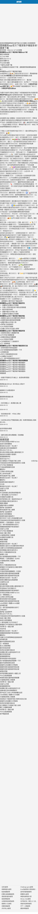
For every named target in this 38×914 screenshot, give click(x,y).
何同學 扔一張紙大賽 (7, 626)
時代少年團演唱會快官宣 (8, 552)
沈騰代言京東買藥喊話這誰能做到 (11, 548)
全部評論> (34, 461)
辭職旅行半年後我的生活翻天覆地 (11, 567)
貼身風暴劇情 (6, 892)
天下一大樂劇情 (25, 906)
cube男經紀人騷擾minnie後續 (9, 603)
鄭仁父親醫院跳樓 (6, 707)
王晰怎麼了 (3, 610)
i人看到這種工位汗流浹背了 (9, 495)
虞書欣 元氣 (4, 554)
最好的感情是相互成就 (7, 641)
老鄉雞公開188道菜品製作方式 (10, 652)
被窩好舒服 (3, 541)
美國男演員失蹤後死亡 (7, 482)
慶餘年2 (2, 469)
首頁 (1, 43)
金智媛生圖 (3, 584)
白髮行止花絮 (4, 488)
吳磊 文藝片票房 (5, 533)
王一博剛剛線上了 (6, 595)
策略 (10, 43)
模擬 (7, 43)
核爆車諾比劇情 (6, 889)
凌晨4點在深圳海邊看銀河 (8, 690)
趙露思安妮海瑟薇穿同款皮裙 (9, 575)
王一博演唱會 (4, 643)
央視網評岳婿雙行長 (6, 497)
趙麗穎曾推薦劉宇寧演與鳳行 (9, 527)
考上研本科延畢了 (6, 473)
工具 (28, 43)
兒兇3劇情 (5, 887)
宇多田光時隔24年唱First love (9, 592)
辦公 (19, 43)
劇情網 (19, 2)
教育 (33, 43)
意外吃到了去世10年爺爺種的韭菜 (11, 518)
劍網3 (2, 563)
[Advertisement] (19, 23)
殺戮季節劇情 (6, 899)
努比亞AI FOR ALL (6, 614)
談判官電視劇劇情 (26, 892)
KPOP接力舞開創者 (6, 465)
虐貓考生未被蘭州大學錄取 (9, 665)
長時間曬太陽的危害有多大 (9, 501)
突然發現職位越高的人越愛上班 (10, 673)
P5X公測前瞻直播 (6, 675)
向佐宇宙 (3, 629)
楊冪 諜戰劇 (4, 503)
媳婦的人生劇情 (6, 904)
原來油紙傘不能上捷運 (7, 476)
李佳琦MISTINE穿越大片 (8, 588)
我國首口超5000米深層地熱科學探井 (12, 546)
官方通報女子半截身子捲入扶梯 (10, 461)
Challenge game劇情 (26, 887)
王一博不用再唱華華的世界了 (9, 524)
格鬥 (16, 43)
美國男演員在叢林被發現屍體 (9, 573)
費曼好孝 (3, 490)
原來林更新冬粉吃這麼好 (8, 599)
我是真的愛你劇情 (7, 896)
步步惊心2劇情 (6, 908)
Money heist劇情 (25, 899)
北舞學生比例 (4, 569)
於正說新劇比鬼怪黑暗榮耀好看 (10, 493)
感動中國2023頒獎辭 (7, 505)
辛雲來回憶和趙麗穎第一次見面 (10, 571)
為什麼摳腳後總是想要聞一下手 (10, 556)
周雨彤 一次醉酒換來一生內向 (10, 522)
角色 (13, 43)
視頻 (31, 43)
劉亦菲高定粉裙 (5, 648)
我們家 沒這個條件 (6, 507)
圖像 (25, 43)
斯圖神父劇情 (24, 894)
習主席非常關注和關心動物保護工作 (12, 586)
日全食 (2, 484)
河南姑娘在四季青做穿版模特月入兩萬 (12, 463)
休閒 (4, 43)
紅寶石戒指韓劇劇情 (8, 894)
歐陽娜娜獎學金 (5, 656)
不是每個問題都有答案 (7, 467)
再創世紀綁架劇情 (26, 904)
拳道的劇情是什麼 (26, 896)
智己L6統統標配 (5, 646)
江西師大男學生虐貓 (6, 471)
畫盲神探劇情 (24, 908)
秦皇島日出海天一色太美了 (9, 478)
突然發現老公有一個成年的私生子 (11, 499)
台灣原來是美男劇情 (8, 901)
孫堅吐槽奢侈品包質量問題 (9, 580)
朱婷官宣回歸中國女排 (7, 650)
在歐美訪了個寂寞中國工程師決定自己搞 (13, 699)
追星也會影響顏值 (6, 514)
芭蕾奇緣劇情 (6, 906)
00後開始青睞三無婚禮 (7, 535)
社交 (22, 43)
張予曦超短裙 (4, 714)
